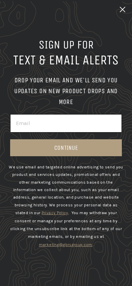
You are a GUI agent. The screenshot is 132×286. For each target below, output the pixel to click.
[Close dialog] (122, 9)
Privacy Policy (55, 212)
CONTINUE (66, 147)
